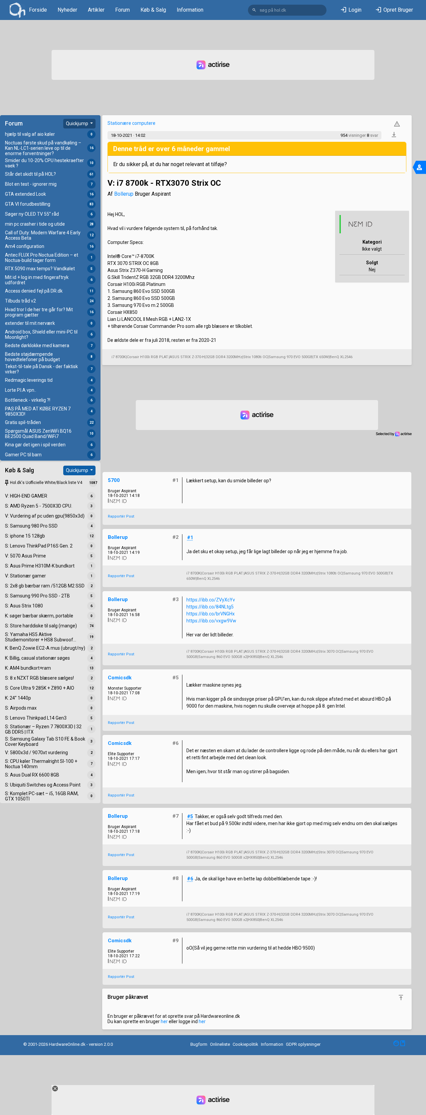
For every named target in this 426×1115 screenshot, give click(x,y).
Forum (122, 10)
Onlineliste (220, 1044)
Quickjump (77, 123)
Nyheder (67, 10)
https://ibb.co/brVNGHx (210, 613)
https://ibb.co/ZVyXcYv (210, 599)
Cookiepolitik (245, 1044)
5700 (114, 480)
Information (190, 10)
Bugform (198, 1044)
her (164, 1021)
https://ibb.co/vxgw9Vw (211, 620)
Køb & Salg (153, 10)
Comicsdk (119, 678)
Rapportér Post (121, 516)
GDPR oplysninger (303, 1044)
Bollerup (123, 194)
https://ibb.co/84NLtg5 (210, 606)
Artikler (96, 10)
